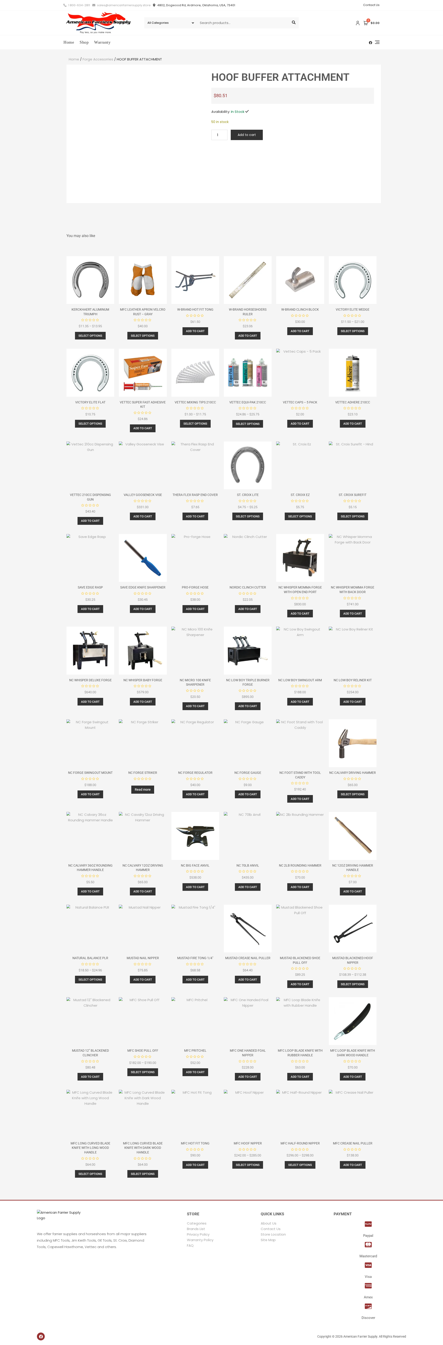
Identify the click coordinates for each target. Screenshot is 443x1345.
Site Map (268, 1239)
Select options (90, 335)
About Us (268, 1223)
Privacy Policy (198, 1234)
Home (68, 42)
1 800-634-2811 (79, 5)
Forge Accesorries (98, 59)
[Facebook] (41, 1336)
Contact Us (371, 5)
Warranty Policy (200, 1239)
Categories (197, 1223)
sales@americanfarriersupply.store (123, 5)
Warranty (102, 42)
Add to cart (247, 134)
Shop (84, 42)
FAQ (190, 1245)
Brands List (196, 1228)
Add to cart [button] (195, 331)
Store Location (273, 1234)
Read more (143, 789)
